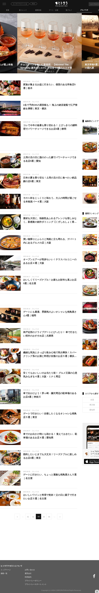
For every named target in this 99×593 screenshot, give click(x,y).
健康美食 (38, 10)
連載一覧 (4, 573)
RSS (33, 3)
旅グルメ (69, 10)
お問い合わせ (30, 570)
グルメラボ (84, 10)
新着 (7, 10)
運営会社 (28, 573)
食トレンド (23, 10)
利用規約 (28, 577)
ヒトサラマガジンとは (20, 4)
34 (44, 517)
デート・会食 (53, 10)
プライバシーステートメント (36, 584)
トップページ (6, 570)
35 (49, 517)
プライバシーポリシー (33, 581)
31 (28, 517)
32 (33, 517)
